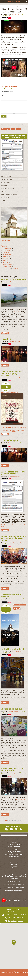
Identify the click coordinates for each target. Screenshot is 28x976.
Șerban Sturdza (20, 799)
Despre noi (14, 866)
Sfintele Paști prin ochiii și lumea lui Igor (14, 279)
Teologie (3, 200)
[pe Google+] (11, 829)
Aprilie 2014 (6, 258)
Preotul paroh (14, 862)
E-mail (3, 95)
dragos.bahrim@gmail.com (15, 921)
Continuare (4, 333)
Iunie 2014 (5, 262)
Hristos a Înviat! (6, 339)
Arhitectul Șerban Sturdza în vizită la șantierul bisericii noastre (12, 769)
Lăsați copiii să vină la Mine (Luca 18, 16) (14, 649)
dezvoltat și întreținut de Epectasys (16, 900)
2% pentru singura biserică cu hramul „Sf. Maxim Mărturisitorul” (13, 472)
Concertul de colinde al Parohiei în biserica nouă (11, 595)
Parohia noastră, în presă (7, 188)
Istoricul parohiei (5, 182)
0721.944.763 (11, 917)
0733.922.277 (19, 917)
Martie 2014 (6, 256)
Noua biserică (4, 185)
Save (10, 17)
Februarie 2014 (7, 254)
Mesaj (2, 99)
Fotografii (14, 864)
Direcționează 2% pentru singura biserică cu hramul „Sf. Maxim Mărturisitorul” (14, 137)
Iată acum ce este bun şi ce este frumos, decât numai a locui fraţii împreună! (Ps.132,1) (13, 538)
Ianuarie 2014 (6, 252)
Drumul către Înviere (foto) (9, 440)
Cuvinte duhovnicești (6, 179)
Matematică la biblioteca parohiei (11, 708)
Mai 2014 (5, 260)
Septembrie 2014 (7, 264)
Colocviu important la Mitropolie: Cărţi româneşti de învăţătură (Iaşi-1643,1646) (13, 373)
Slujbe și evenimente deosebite (9, 194)
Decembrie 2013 (7, 250)
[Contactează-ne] (16, 829)
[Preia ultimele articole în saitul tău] (21, 829)
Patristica (3, 191)
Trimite (3, 116)
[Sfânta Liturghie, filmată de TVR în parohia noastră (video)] (14, 26)
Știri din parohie (16, 14)
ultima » (20, 820)
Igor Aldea (17, 311)
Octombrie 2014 (7, 266)
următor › (16, 268)
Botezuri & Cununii (6, 176)
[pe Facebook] (7, 829)
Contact (14, 868)
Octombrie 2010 (7, 248)
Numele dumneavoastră (7, 91)
